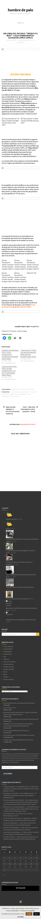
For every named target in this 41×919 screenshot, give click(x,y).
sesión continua (29, 389)
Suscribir (8, 773)
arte (4, 657)
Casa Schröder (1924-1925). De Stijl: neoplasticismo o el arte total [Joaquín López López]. (9, 371)
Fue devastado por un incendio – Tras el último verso (20, 800)
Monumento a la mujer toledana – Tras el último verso (21, 807)
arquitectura (15, 389)
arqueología (7, 651)
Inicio (5, 672)
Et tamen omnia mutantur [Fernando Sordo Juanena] (20, 719)
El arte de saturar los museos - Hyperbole (16, 818)
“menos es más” (15, 396)
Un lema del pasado (20, 394)
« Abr (3, 875)
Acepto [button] (29, 914)
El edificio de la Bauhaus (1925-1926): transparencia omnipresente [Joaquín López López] (10, 354)
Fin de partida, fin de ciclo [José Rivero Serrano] (19, 703)
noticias (6, 677)
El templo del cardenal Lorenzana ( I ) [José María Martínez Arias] (19, 795)
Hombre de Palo (8, 669)
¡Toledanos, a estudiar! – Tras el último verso (18, 793)
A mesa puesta (8, 646)
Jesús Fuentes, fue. (9, 708)
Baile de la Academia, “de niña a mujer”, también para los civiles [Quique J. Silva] (21, 789)
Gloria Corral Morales (10, 823)
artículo (21, 389)
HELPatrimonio (8, 664)
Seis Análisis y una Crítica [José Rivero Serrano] (18, 735)
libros (5, 674)
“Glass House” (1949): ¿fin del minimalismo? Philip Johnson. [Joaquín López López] (28, 353)
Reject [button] (36, 914)
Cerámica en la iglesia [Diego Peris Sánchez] (18, 740)
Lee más (20, 917)
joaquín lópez (24, 392)
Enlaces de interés (9, 662)
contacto (6, 659)
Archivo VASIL (7, 649)
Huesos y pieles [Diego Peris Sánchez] (15, 730)
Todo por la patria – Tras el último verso (16, 787)
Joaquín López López (25, 40)
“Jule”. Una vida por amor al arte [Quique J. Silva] (28, 409)
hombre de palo (20, 10)
